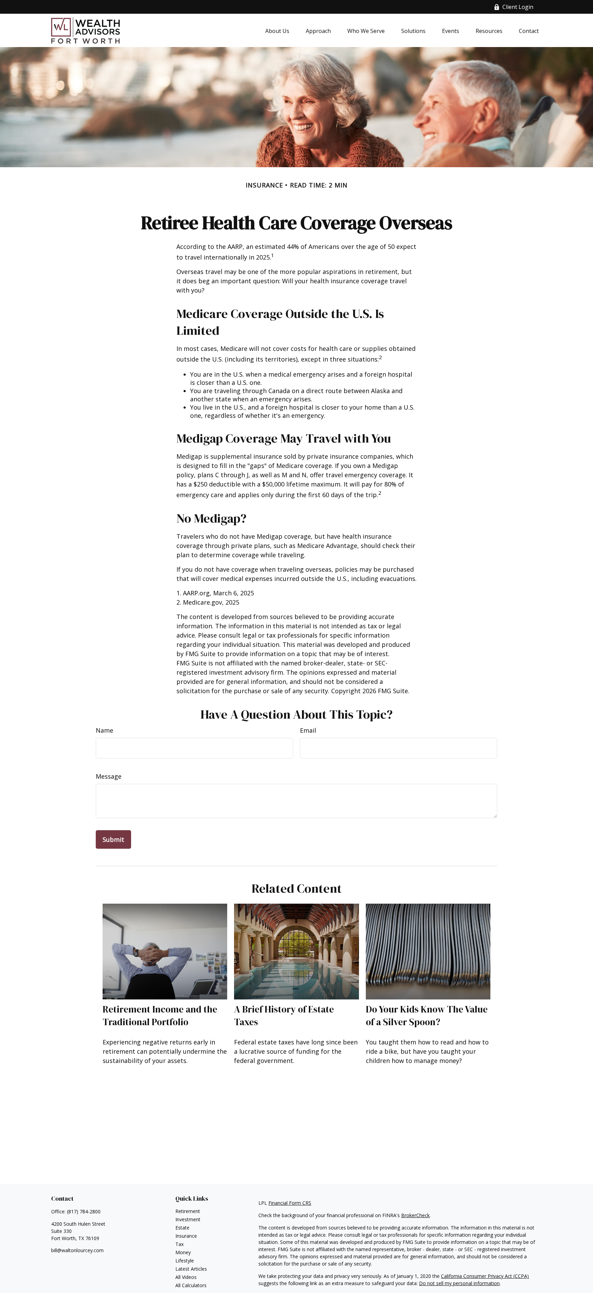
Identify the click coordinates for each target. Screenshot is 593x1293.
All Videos (186, 1277)
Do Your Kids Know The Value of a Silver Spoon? (427, 1015)
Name (104, 730)
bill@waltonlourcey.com (77, 1250)
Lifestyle (184, 1260)
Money (183, 1252)
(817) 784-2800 (84, 1211)
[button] (277, 30)
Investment (187, 1219)
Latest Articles (191, 1269)
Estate (182, 1227)
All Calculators (191, 1285)
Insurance (186, 1236)
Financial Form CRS (289, 1203)
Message (108, 776)
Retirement (187, 1211)
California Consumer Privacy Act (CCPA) (485, 1276)
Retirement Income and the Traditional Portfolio (160, 1015)
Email (308, 730)
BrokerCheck (415, 1215)
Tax (179, 1244)
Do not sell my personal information (459, 1283)
